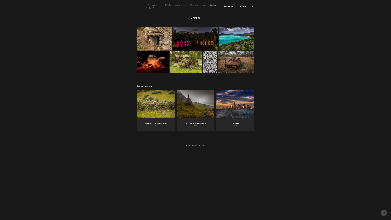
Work (147, 5)
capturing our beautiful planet (162, 5)
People (148, 8)
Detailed (213, 5)
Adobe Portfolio (199, 145)
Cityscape (204, 5)
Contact (155, 8)
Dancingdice (228, 6)
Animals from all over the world (186, 5)
